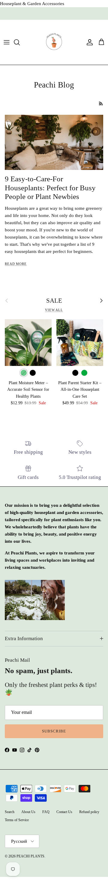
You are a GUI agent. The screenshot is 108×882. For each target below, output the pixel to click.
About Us (28, 812)
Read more (16, 264)
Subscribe (54, 731)
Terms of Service (17, 820)
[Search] (19, 42)
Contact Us (64, 812)
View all (54, 310)
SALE (54, 300)
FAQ (46, 812)
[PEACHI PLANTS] (54, 42)
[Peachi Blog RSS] (101, 103)
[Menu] (6, 42)
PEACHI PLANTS (30, 856)
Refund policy (89, 812)
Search (9, 812)
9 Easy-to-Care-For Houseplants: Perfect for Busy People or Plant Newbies (50, 187)
